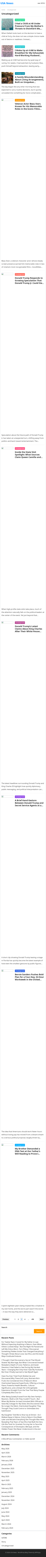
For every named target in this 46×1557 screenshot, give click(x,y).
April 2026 (5, 1453)
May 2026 (5, 1448)
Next (41, 1319)
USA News (6, 3)
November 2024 (7, 1500)
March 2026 (6, 1456)
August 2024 (6, 1504)
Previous (6, 1319)
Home (3, 10)
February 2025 (7, 1488)
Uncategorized (20, 20)
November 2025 (7, 1472)
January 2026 (6, 1464)
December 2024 (7, 1496)
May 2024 (5, 1516)
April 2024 (5, 1520)
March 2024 (6, 1524)
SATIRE (4, 1538)
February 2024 (7, 1528)
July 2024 (5, 1508)
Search (4, 1327)
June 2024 (5, 1512)
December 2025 (7, 1468)
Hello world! (30, 1439)
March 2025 (6, 1484)
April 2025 (5, 1480)
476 (33, 1319)
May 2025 (5, 1476)
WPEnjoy (38, 1552)
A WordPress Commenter (11, 1439)
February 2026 (7, 1460)
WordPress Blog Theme (25, 1552)
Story (3, 1542)
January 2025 (6, 1492)
